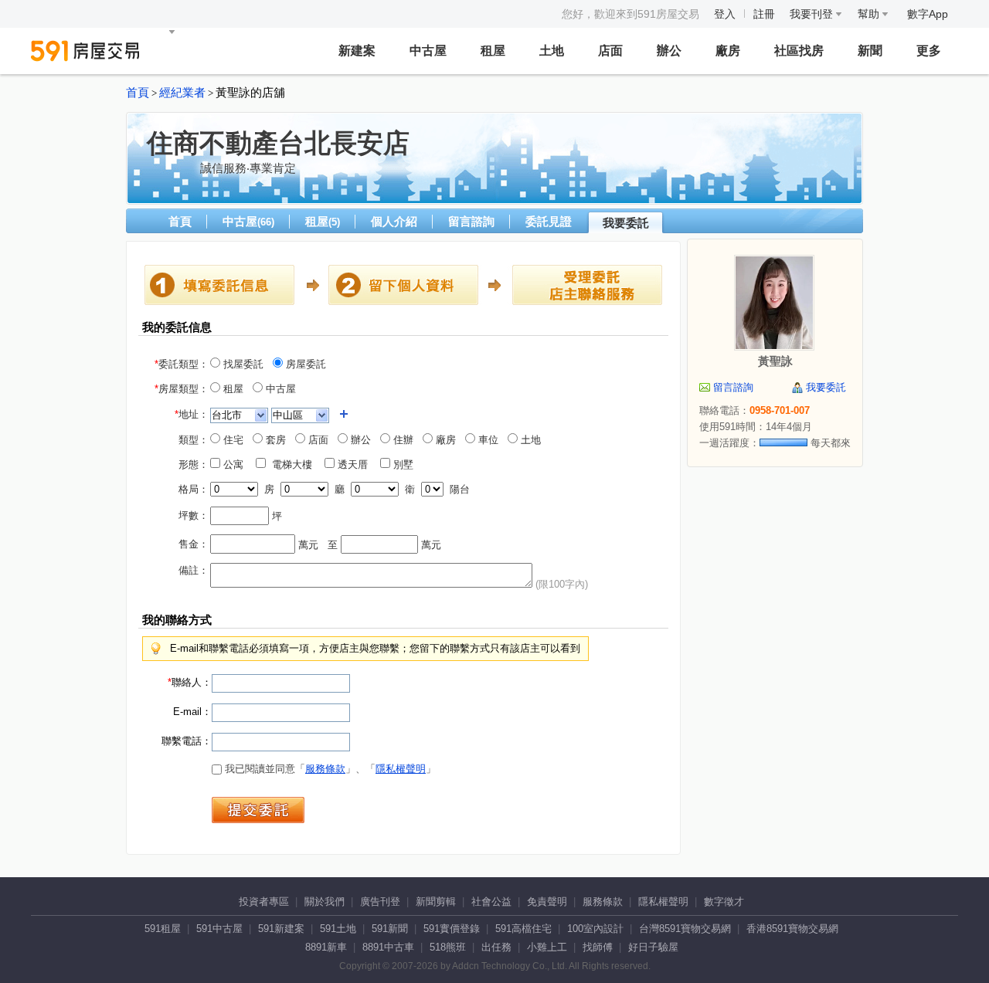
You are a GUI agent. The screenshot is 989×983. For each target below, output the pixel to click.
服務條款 (325, 769)
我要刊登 (813, 14)
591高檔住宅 (523, 928)
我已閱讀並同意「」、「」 (329, 769)
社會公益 (491, 901)
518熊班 (448, 947)
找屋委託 (241, 364)
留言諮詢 (471, 221)
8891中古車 (388, 947)
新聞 (870, 50)
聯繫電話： (186, 741)
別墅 (406, 464)
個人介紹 (394, 221)
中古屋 (428, 50)
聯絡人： (190, 682)
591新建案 (281, 928)
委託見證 (548, 221)
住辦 (401, 440)
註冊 (764, 14)
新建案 (357, 50)
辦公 (669, 50)
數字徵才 (724, 901)
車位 (486, 440)
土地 (551, 50)
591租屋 (162, 928)
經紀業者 (182, 92)
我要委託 (626, 222)
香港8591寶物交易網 (792, 928)
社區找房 (799, 50)
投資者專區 (264, 901)
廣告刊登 (380, 901)
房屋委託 (304, 364)
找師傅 (598, 947)
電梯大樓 (293, 464)
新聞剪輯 (436, 901)
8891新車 (326, 947)
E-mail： (192, 711)
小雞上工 (547, 947)
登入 (725, 14)
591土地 (338, 928)
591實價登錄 (451, 928)
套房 (274, 440)
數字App (927, 14)
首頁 (137, 92)
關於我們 (324, 901)
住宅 (231, 440)
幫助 (870, 14)
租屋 (493, 50)
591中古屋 (219, 928)
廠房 (727, 50)
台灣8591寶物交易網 (685, 928)
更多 (928, 50)
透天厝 (356, 464)
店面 (610, 50)
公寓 (236, 464)
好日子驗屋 (653, 947)
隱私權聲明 (401, 769)
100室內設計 (595, 928)
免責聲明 (547, 901)
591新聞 (390, 928)
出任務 (496, 947)
